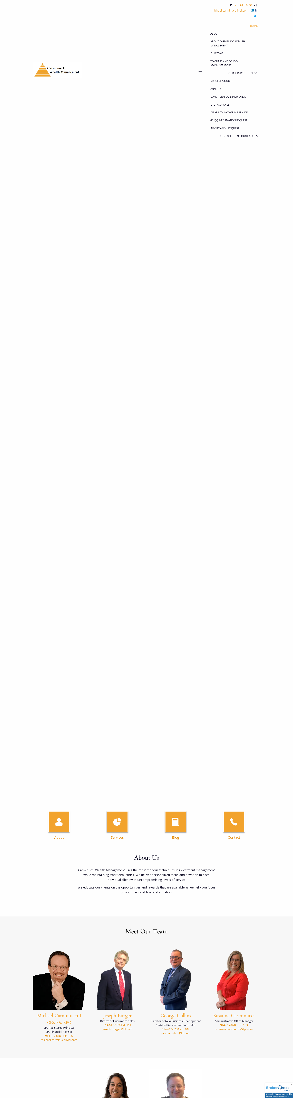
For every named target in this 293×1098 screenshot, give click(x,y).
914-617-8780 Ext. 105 (59, 1036)
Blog (175, 837)
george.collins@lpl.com (175, 1033)
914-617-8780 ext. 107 (175, 1029)
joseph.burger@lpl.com (117, 1029)
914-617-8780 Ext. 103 (234, 1025)
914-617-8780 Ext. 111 (117, 1025)
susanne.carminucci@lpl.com (234, 1029)
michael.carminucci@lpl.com (59, 1040)
